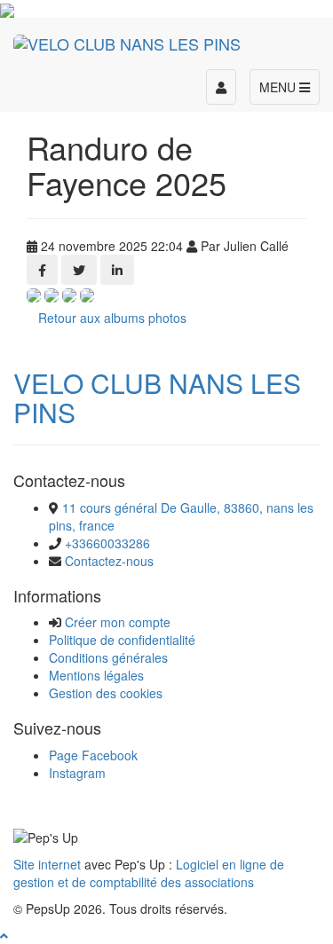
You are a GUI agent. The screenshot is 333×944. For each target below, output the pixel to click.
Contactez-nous (109, 561)
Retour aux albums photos (112, 317)
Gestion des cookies (106, 693)
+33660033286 (107, 543)
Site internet (47, 864)
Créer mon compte (117, 622)
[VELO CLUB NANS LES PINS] (127, 39)
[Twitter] (79, 270)
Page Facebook (93, 755)
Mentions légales (96, 675)
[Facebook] (42, 270)
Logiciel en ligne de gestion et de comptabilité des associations (148, 873)
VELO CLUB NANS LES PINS (157, 397)
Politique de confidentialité (122, 640)
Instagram (77, 773)
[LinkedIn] (117, 270)
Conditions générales (108, 657)
